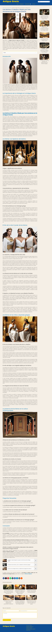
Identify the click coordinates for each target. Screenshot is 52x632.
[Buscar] (49, 1)
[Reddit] (22, 578)
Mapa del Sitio (28, 630)
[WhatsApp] (10, 578)
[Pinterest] (8, 578)
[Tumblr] (13, 578)
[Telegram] (17, 578)
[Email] (19, 578)
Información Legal (29, 625)
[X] (6, 578)
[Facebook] (4, 578)
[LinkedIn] (15, 578)
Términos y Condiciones (29, 626)
